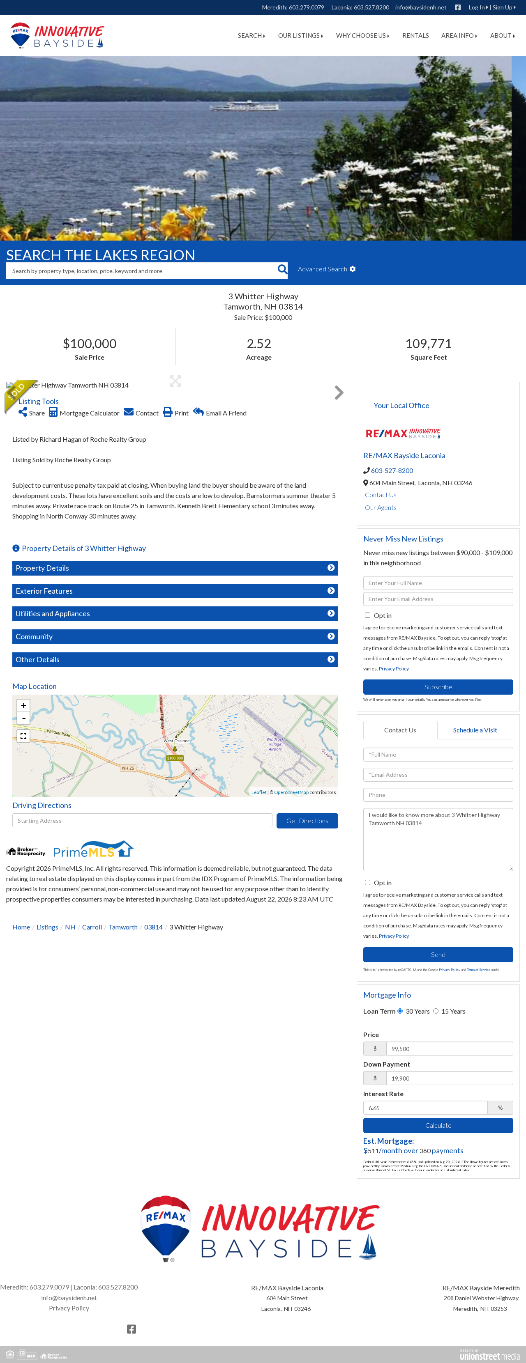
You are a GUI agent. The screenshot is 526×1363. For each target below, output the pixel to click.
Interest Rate (383, 1093)
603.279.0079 (306, 7)
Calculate (438, 1125)
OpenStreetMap (291, 792)
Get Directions (307, 820)
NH (70, 927)
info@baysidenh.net (421, 7)
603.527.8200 (371, 7)
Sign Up (502, 7)
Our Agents (381, 507)
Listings (47, 927)
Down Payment (386, 1064)
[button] (282, 270)
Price (371, 1034)
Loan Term (379, 1011)
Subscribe (438, 687)
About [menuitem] (501, 35)
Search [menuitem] (250, 35)
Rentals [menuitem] (415, 35)
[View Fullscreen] (23, 736)
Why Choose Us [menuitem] (361, 35)
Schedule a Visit (475, 730)
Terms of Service (478, 970)
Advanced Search (322, 269)
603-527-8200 (392, 470)
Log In (477, 7)
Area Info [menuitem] (457, 35)
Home (21, 927)
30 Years (417, 1011)
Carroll (92, 927)
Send (438, 954)
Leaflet (259, 792)
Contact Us (381, 494)
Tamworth (123, 927)
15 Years (453, 1011)
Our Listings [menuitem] (299, 35)
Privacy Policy (393, 668)
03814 (153, 927)
